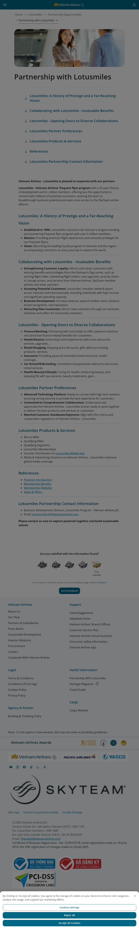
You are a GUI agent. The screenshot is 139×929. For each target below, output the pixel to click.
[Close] (135, 896)
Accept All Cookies (69, 923)
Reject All (69, 915)
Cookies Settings (69, 907)
